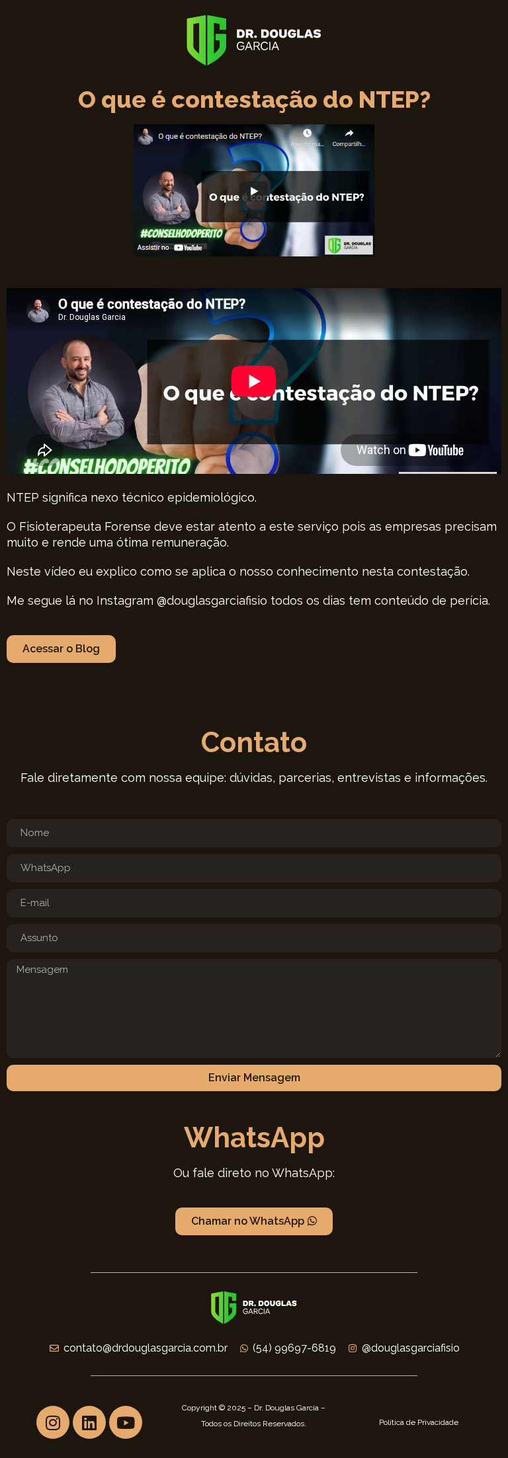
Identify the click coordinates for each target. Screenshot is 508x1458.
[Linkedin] (89, 1422)
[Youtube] (125, 1422)
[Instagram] (52, 1422)
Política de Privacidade (418, 1422)
